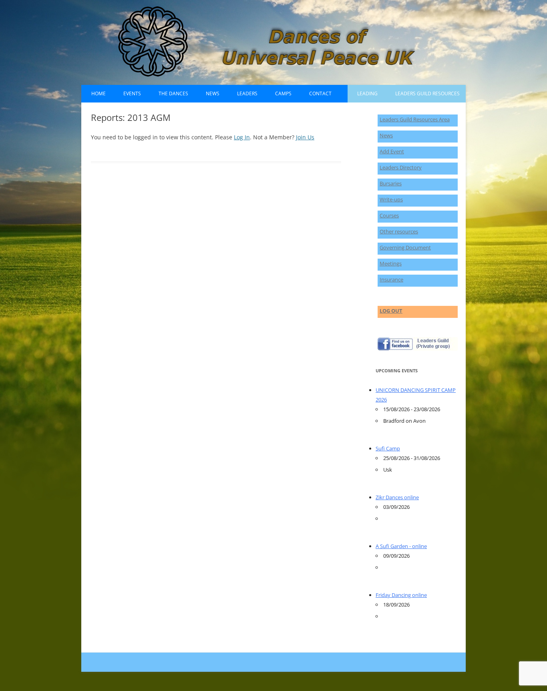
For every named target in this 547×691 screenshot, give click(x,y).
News (212, 93)
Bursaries (391, 183)
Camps (283, 93)
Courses (389, 215)
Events (132, 93)
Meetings (391, 263)
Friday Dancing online (401, 595)
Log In (242, 137)
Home (98, 93)
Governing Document (405, 247)
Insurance (391, 279)
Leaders (247, 93)
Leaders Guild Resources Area (415, 119)
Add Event (392, 151)
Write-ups (391, 199)
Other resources (399, 231)
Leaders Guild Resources (427, 93)
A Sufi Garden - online (401, 546)
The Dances (173, 93)
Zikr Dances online (397, 497)
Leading (367, 93)
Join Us (305, 137)
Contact (320, 93)
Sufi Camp (388, 448)
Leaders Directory (401, 167)
